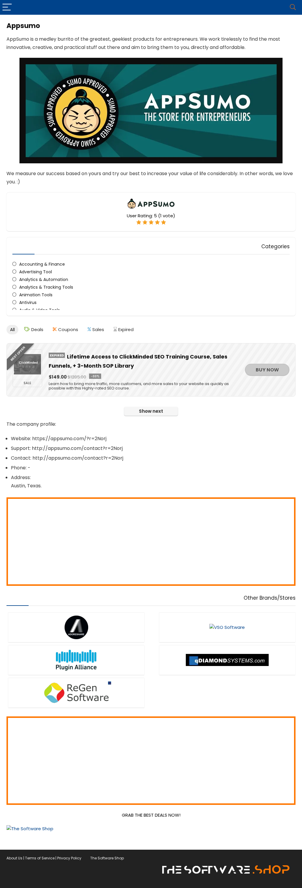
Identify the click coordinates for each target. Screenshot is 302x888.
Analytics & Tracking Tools (46, 287)
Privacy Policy (69, 858)
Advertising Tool (35, 272)
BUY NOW (267, 369)
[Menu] (7, 7)
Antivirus (28, 302)
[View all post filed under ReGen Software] (76, 693)
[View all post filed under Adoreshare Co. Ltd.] (76, 627)
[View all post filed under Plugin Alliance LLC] (76, 660)
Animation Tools (35, 295)
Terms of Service (40, 858)
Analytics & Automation (43, 279)
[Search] (293, 7)
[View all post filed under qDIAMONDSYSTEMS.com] (227, 660)
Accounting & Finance (42, 264)
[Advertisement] (151, 541)
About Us (14, 858)
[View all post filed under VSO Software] (227, 627)
